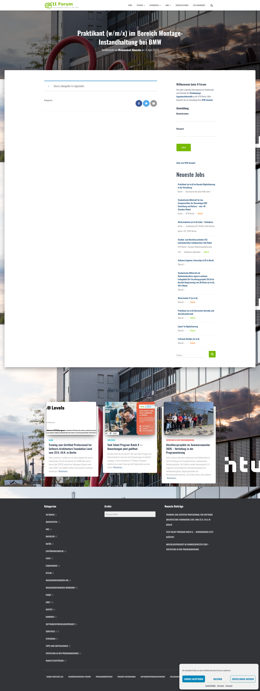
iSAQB (51, 440)
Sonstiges (111, 440)
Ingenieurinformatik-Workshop (60, 587)
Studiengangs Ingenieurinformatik (188, 94)
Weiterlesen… (63, 471)
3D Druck (50, 514)
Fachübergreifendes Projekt (79, 676)
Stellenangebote (199, 5)
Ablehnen (217, 679)
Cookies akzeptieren (193, 679)
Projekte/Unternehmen (127, 676)
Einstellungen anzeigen (243, 679)
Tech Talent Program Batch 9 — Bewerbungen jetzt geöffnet (125, 447)
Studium (140, 5)
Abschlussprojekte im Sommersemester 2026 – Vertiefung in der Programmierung (188, 448)
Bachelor (50, 536)
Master (49, 609)
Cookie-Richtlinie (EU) (54, 676)
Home (130, 5)
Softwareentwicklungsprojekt (60, 624)
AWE (47, 529)
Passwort (180, 128)
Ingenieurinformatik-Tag (57, 580)
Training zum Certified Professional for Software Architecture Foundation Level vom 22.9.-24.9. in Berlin (70, 448)
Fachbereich (154, 5)
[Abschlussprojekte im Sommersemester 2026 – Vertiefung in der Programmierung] (189, 418)
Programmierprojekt (104, 676)
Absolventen (51, 521)
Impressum (220, 685)
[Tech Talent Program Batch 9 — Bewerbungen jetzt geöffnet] (130, 418)
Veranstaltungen (182, 5)
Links (167, 5)
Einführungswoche (55, 551)
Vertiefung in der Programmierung (180, 440)
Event (48, 558)
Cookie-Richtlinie (210, 685)
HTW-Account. (207, 99)
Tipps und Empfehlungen (57, 645)
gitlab (49, 572)
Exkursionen (51, 565)
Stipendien (50, 638)
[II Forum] (62, 5)
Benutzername (182, 113)
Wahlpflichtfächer (55, 660)
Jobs (48, 602)
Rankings (50, 616)
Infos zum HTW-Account (185, 162)
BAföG (48, 543)
